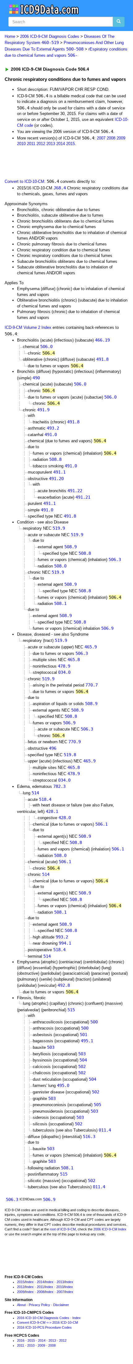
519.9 (59, 528)
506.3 (115, 559)
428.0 (64, 817)
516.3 (89, 1136)
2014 (60, 143)
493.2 (53, 428)
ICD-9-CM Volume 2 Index (28, 327)
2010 (21, 143)
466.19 (102, 340)
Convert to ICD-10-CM (24, 181)
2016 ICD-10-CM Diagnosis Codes (43, 1318)
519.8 (70, 754)
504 (83, 1059)
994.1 (65, 943)
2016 (20, 1340)
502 (82, 1066)
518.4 (45, 799)
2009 (121, 138)
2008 (111, 138)
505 (97, 1104)
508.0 (60, 565)
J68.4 (60, 187)
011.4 (105, 1130)
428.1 (52, 811)
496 (52, 748)
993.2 (62, 936)
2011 (31, 143)
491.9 (43, 409)
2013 (50, 143)
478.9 (64, 666)
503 (50, 1047)
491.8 (102, 359)
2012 (40, 143)
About (21, 1305)
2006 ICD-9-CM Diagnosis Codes (49, 36)
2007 (101, 138)
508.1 (60, 603)
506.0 (46, 346)
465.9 (90, 646)
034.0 (64, 672)
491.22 (74, 490)
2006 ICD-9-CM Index (110, 1229)
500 (94, 1021)
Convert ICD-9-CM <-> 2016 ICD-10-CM (47, 1322)
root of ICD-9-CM (63, 1229)
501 (83, 1034)
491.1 (59, 472)
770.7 (91, 684)
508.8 (55, 459)
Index (29, 1282)
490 (36, 377)
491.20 (56, 478)
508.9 (70, 546)
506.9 (107, 628)
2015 (70, 143)
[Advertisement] (49, 162)
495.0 (63, 1085)
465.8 (73, 659)
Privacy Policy (39, 1305)
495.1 (87, 1040)
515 (71, 1009)
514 (35, 792)
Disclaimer (61, 1305)
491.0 (51, 434)
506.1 (101, 824)
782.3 (59, 786)
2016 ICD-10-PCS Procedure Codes (44, 1327)
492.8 (64, 985)
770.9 (74, 741)
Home (10, 36)
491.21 (82, 497)
